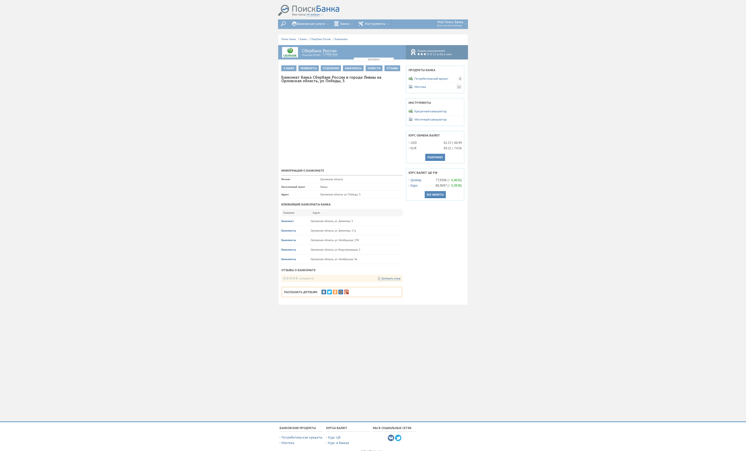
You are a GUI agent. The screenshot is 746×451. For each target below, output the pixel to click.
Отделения (331, 68)
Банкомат (287, 221)
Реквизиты (309, 68)
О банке (288, 68)
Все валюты (435, 194)
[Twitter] (329, 292)
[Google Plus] (346, 292)
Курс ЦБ (334, 437)
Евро (414, 185)
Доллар (415, 180)
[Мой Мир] (340, 292)
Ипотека (287, 443)
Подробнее (435, 157)
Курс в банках (338, 443)
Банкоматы (341, 39)
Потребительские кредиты (301, 437)
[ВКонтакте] (324, 292)
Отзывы (392, 68)
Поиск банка (288, 39)
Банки (303, 39)
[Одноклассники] (335, 292)
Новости (374, 68)
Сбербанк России (320, 39)
